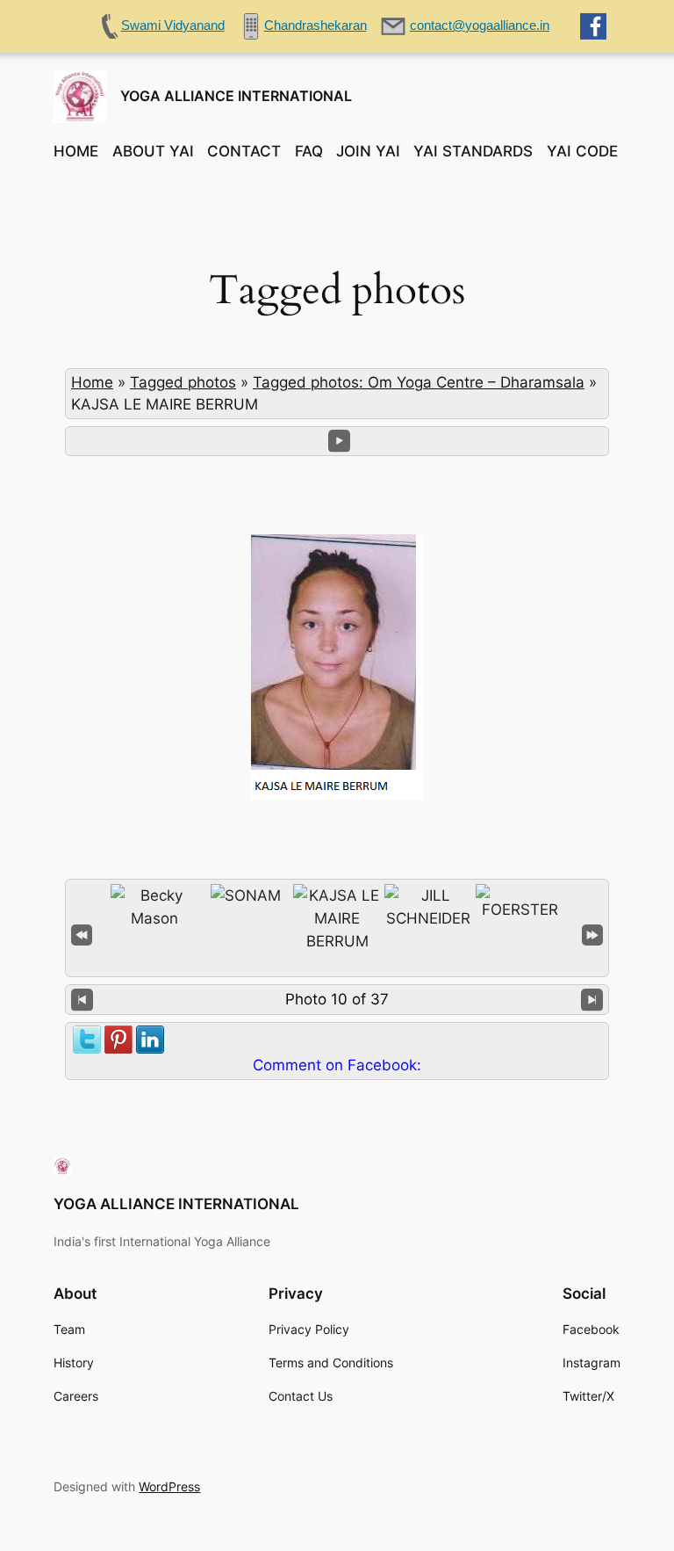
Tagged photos (183, 382)
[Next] (592, 999)
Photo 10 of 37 (337, 999)
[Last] (592, 933)
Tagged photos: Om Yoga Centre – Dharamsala (418, 382)
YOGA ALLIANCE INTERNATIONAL (236, 96)
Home (92, 382)
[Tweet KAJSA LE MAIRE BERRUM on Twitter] (87, 1037)
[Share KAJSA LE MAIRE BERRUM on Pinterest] (118, 1037)
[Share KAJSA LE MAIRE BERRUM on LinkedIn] (150, 1037)
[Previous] (82, 999)
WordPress (169, 1486)
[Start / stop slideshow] (339, 441)
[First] (81, 933)
